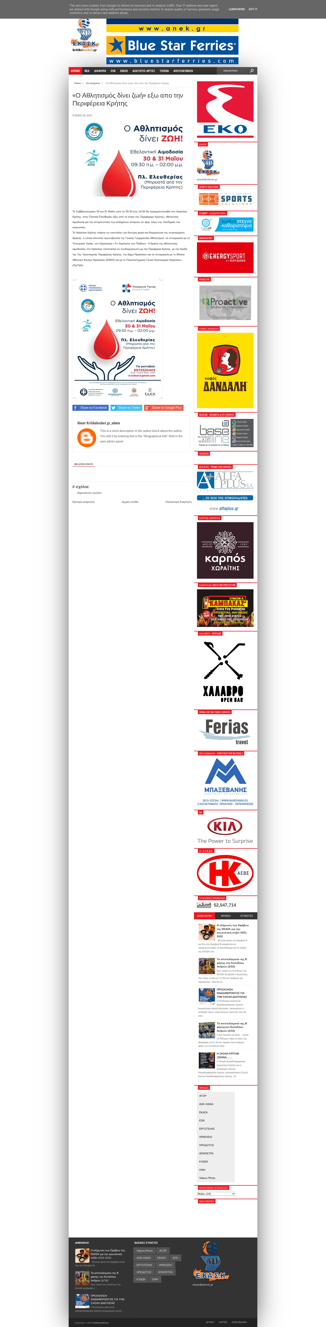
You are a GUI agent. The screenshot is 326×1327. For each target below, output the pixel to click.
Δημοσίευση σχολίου (89, 492)
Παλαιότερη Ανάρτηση (178, 501)
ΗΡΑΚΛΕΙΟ (205, 1136)
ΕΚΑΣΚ (203, 1112)
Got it (253, 9)
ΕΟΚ (202, 1120)
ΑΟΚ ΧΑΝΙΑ (206, 1104)
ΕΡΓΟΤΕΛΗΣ (207, 1128)
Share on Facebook (93, 407)
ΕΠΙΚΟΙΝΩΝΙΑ (239, 1322)
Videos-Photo (207, 1177)
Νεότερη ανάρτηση (83, 501)
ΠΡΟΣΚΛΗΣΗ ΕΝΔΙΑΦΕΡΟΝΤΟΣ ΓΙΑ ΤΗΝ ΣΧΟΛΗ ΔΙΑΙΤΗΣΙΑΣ (107, 1299)
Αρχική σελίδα (130, 501)
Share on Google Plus (167, 407)
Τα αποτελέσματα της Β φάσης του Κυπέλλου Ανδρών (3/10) (104, 1276)
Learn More (237, 9)
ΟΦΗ (202, 1169)
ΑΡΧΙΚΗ (210, 1322)
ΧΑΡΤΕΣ (223, 1322)
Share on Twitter (129, 407)
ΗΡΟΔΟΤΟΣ (206, 1145)
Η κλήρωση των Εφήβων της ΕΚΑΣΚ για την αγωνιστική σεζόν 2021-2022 (108, 1254)
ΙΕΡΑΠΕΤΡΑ (206, 1153)
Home (77, 83)
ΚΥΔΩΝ (203, 1161)
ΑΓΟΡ (202, 1095)
